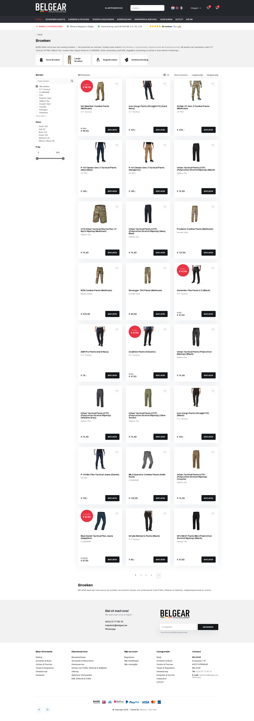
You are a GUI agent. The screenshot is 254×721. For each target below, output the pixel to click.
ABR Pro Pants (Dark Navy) (95, 352)
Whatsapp (110, 629)
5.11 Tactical (44, 89)
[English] (177, 7)
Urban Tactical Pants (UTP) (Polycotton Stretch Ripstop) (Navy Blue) (147, 231)
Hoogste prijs (212, 75)
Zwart (43, 126)
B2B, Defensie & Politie (81, 678)
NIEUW (189, 19)
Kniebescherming (172, 47)
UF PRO (180, 112)
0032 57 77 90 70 (114, 621)
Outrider (42, 107)
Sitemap (75, 671)
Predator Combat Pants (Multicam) (195, 229)
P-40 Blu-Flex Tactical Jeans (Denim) (100, 474)
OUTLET (179, 19)
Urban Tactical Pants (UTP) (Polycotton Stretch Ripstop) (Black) (196, 168)
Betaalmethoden (79, 657)
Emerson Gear (45, 98)
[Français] (181, 7)
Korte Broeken (127, 47)
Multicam (44, 138)
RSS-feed (152, 709)
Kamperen (40, 675)
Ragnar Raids (86, 294)
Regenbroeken (155, 47)
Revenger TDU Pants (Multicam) (145, 290)
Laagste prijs (197, 75)
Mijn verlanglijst (131, 664)
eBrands (143, 709)
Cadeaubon (166, 19)
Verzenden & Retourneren (83, 661)
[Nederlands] (172, 7)
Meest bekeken (181, 75)
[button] (165, 26)
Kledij (39, 19)
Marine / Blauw (47, 141)
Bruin (43, 132)
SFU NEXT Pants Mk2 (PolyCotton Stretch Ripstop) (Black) (194, 537)
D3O (41, 95)
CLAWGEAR (44, 92)
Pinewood (43, 112)
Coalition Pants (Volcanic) (142, 352)
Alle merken (44, 86)
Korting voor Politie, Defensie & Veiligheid (89, 668)
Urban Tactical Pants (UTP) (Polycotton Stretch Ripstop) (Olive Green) (147, 415)
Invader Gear (45, 104)
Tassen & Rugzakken (103, 19)
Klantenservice (78, 664)
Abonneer (208, 627)
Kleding (39, 657)
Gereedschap (124, 19)
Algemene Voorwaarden (82, 675)
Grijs (42, 129)
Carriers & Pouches (78, 19)
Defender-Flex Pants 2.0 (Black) (193, 290)
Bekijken (112, 130)
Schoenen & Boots (55, 19)
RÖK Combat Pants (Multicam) (96, 290)
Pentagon (43, 110)
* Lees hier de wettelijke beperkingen (173, 632)
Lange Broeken (141, 47)
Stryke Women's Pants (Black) (144, 536)
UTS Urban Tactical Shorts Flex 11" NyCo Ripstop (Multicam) (99, 230)
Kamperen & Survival (146, 19)
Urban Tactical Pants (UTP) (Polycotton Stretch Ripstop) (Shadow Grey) (96, 415)
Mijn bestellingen (131, 661)
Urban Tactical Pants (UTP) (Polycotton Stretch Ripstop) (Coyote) (192, 476)
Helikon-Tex (44, 101)
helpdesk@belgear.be (116, 625)
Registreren (129, 657)
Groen (43, 135)
